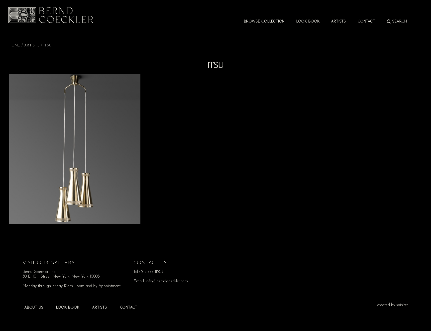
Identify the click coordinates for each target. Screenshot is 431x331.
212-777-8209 (152, 272)
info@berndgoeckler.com (167, 281)
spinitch (402, 305)
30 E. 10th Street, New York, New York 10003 (61, 277)
